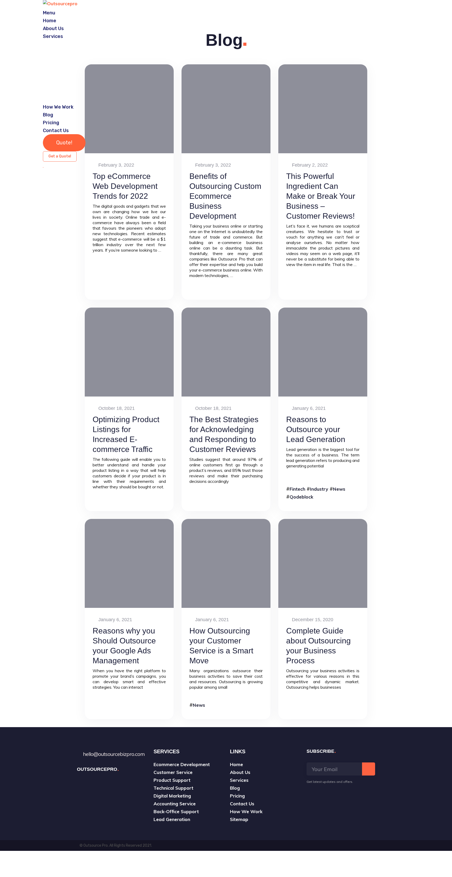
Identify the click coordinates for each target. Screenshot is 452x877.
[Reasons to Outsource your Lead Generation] (322, 352)
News (339, 489)
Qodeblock (301, 497)
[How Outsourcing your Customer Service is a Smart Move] (226, 563)
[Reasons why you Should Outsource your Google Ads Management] (129, 563)
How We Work (58, 107)
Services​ (239, 780)
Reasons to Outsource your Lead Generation (315, 429)
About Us (53, 28)
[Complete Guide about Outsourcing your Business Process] (322, 563)
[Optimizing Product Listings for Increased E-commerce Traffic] (129, 352)
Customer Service (173, 772)
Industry (319, 489)
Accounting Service (175, 803)
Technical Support (173, 788)
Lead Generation (172, 819)
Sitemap (239, 819)
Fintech (297, 489)
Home (49, 21)
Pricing (51, 123)
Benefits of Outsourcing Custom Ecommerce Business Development (225, 196)
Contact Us (56, 130)
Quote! (64, 142)
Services (53, 36)
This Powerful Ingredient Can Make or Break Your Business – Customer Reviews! (320, 196)
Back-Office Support (176, 811)
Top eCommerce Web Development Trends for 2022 (125, 186)
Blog (48, 115)
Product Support (172, 780)
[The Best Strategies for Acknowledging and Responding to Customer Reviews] (226, 352)
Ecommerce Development (182, 764)
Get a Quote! (59, 156)
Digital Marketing (172, 796)
